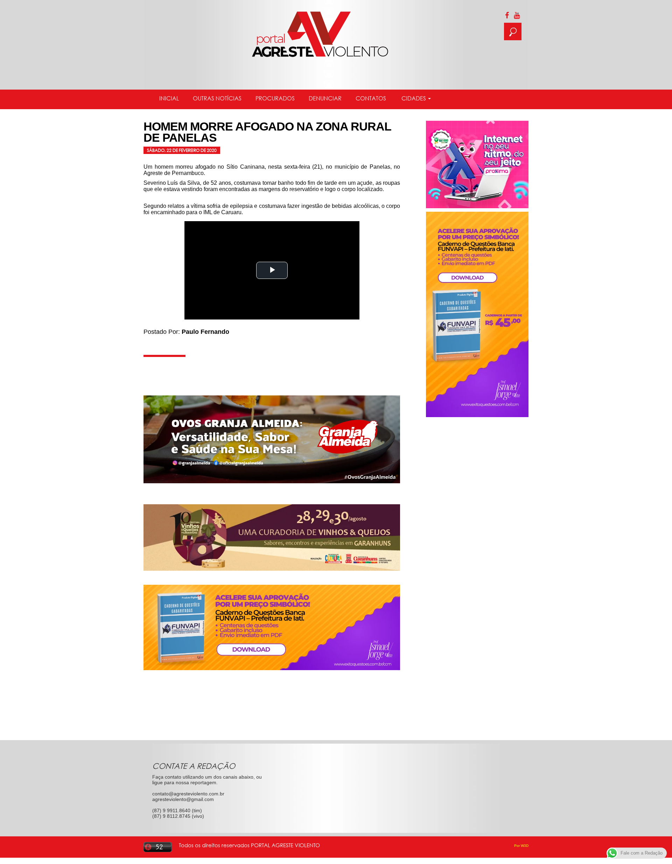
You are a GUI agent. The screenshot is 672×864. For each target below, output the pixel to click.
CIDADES (413, 98)
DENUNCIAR (325, 98)
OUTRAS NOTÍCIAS (217, 98)
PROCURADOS (275, 98)
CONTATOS (371, 98)
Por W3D (521, 846)
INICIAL (169, 98)
